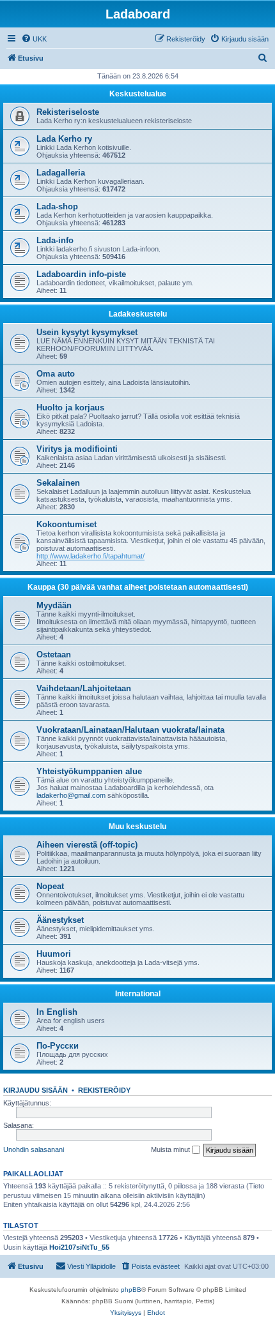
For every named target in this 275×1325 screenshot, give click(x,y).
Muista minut (171, 1149)
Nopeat (50, 886)
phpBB (131, 1289)
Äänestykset (60, 920)
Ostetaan (53, 654)
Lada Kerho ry (64, 139)
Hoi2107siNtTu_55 (79, 1247)
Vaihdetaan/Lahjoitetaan (83, 688)
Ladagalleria (60, 172)
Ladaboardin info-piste (81, 274)
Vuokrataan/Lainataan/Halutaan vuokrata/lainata (130, 730)
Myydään (54, 605)
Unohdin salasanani (33, 1149)
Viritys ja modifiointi (77, 449)
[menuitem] (34, 39)
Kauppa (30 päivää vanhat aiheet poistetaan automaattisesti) (138, 587)
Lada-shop (57, 206)
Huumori (53, 954)
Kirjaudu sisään (35, 1090)
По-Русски (57, 1046)
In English (56, 1012)
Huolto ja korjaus (70, 407)
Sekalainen (58, 483)
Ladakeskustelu (138, 314)
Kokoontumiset (66, 524)
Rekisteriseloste (67, 112)
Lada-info (55, 240)
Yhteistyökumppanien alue (89, 771)
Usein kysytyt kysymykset (87, 332)
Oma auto (55, 373)
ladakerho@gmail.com (71, 795)
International (138, 993)
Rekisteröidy (104, 1090)
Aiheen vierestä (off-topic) (87, 845)
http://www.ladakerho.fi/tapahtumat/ (90, 556)
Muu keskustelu (137, 826)
